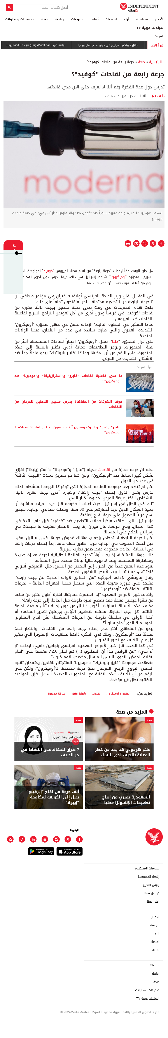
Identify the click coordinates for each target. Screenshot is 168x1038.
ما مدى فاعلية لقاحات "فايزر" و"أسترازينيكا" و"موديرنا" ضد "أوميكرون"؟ (68, 378)
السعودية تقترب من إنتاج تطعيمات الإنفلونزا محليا (126, 800)
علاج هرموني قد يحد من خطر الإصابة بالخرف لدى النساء (122, 752)
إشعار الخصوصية (148, 876)
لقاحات (103, 470)
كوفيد (48, 270)
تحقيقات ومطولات (19, 19)
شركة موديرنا (56, 693)
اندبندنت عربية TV (150, 28)
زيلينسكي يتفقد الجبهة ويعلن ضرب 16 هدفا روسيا (48, 45)
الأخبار (159, 19)
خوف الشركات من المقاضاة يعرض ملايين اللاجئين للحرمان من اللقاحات (68, 404)
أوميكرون (119, 277)
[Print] (128, 243)
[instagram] (56, 839)
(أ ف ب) (158, 96)
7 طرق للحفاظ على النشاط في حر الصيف (50, 752)
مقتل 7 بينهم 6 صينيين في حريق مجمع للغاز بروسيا (121, 45)
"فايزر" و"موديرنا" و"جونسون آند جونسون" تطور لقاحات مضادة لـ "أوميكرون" (68, 429)
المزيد (159, 36)
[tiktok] (22, 839)
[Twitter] (68, 839)
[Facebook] (79, 839)
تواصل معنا (151, 893)
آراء (126, 19)
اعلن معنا (153, 901)
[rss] (10, 839)
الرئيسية (155, 62)
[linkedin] (33, 839)
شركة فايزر (79, 693)
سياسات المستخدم (147, 868)
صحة (44, 19)
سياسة (142, 19)
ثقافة (94, 19)
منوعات (76, 19)
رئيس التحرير (151, 885)
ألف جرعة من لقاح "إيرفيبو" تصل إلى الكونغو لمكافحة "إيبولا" (52, 797)
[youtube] (45, 839)
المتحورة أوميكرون (118, 693)
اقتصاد (111, 19)
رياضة (59, 19)
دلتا (115, 341)
